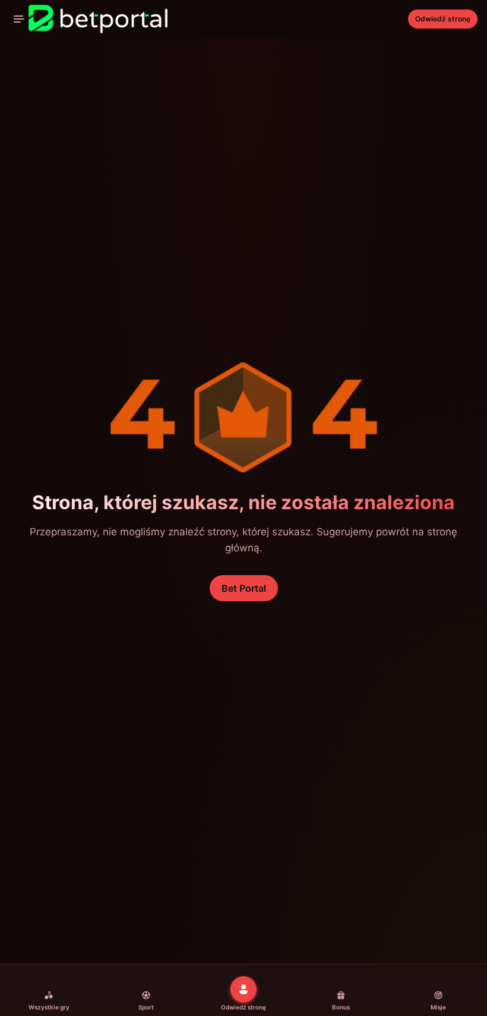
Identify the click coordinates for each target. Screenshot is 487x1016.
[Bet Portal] (88, 19)
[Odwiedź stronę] (243, 989)
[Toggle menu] (19, 19)
